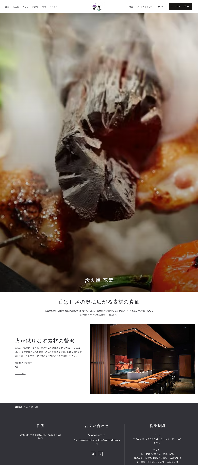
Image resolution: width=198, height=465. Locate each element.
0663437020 (98, 435)
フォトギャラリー (144, 7)
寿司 (44, 7)
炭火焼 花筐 (99, 280)
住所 (40, 426)
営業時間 (157, 426)
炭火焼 (35, 7)
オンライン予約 (180, 6)
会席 (7, 7)
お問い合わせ (97, 426)
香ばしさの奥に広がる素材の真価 (99, 301)
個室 (131, 7)
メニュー (53, 7)
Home (18, 406)
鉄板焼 (16, 7)
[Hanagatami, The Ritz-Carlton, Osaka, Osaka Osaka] (98, 6)
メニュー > (20, 373)
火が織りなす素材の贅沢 (45, 340)
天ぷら (25, 7)
